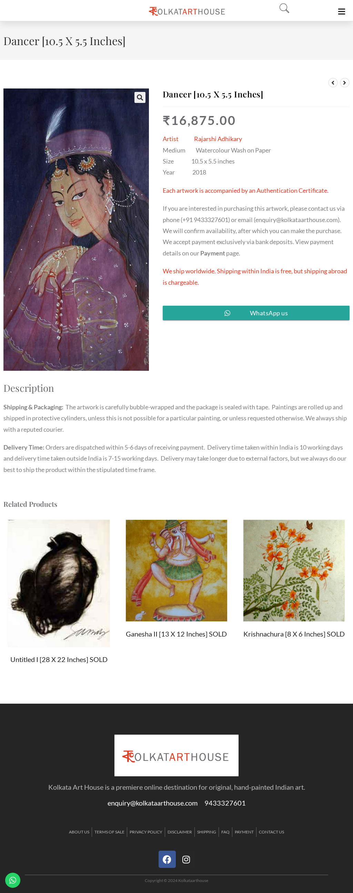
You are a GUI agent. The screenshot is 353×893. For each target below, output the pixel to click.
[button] (282, 8)
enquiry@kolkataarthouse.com (296, 219)
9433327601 (225, 803)
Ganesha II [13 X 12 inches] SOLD (176, 634)
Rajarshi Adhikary (218, 139)
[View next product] (345, 82)
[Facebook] (167, 859)
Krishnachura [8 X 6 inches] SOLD (294, 634)
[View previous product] (333, 82)
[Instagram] (186, 859)
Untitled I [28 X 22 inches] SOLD (59, 659)
